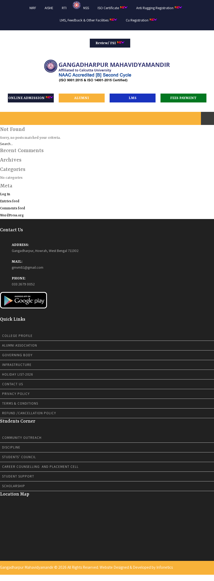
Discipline (11, 447)
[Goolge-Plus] (209, 577)
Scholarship (13, 486)
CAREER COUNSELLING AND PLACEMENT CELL (40, 466)
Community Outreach (21, 437)
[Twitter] (202, 577)
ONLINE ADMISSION (26, 98)
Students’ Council (19, 457)
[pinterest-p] (212, 577)
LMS (132, 98)
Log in (5, 194)
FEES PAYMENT (183, 98)
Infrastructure (17, 365)
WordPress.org (12, 215)
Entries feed (9, 201)
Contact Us (12, 384)
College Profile (17, 335)
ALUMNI (81, 98)
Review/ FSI (106, 43)
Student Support (18, 476)
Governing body (17, 355)
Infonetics (164, 567)
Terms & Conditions (20, 403)
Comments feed (12, 208)
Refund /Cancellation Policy (29, 413)
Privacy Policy (16, 394)
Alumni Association (19, 345)
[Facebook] (199, 577)
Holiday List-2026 (17, 374)
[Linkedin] (206, 577)
